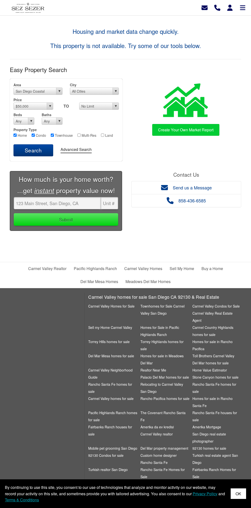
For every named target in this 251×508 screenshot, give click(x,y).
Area (17, 84)
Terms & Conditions (22, 500)
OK (238, 493)
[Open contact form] (204, 7)
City (73, 84)
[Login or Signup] (230, 7)
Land (108, 135)
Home (22, 135)
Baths (46, 114)
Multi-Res (88, 135)
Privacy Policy (205, 493)
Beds (17, 114)
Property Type (25, 129)
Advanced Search (76, 149)
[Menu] (242, 7)
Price (17, 99)
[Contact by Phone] (217, 7)
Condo (40, 135)
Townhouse (63, 135)
